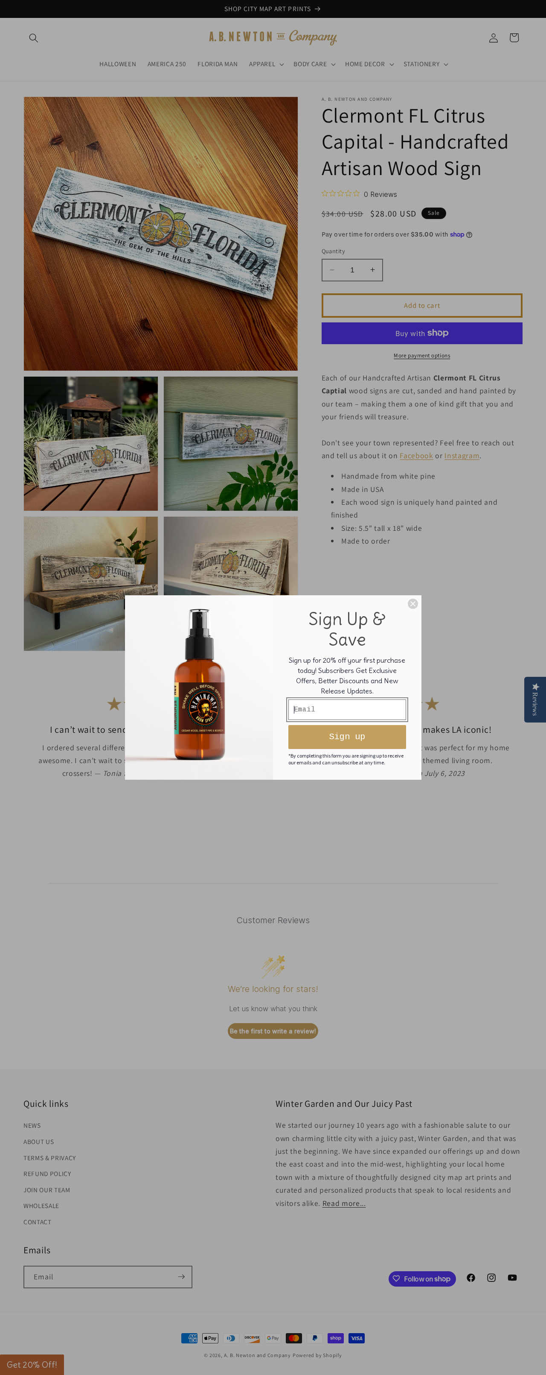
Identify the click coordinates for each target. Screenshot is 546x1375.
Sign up (347, 737)
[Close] (413, 604)
